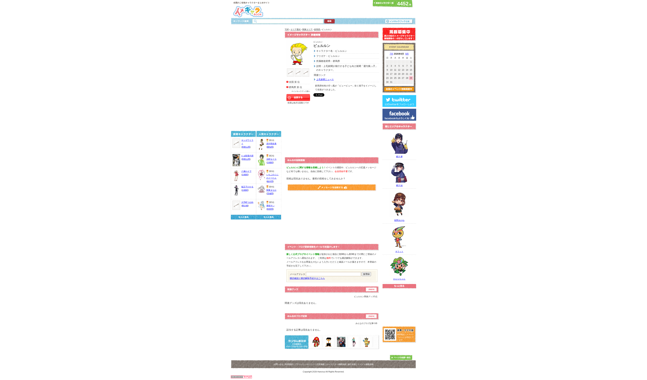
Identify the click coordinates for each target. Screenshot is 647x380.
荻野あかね (399, 220)
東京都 (245, 205)
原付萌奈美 (271, 143)
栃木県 (270, 181)
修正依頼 (352, 364)
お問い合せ (278, 364)
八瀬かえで (246, 171)
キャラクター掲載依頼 (336, 364)
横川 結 (399, 185)
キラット (399, 251)
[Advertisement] (322, 9)
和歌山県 (246, 147)
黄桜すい (270, 205)
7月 (391, 54)
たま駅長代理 (247, 156)
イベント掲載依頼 (365, 364)
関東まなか (271, 190)
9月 (407, 54)
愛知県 (270, 147)
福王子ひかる (247, 187)
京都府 (245, 174)
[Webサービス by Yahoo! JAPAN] (241, 377)
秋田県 (270, 209)
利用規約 (289, 364)
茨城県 (270, 193)
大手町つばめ (247, 202)
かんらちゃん (399, 279)
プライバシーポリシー (305, 364)
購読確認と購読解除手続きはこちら (307, 278)
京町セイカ (271, 159)
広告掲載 (320, 364)
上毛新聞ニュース (325, 79)
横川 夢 (399, 156)
